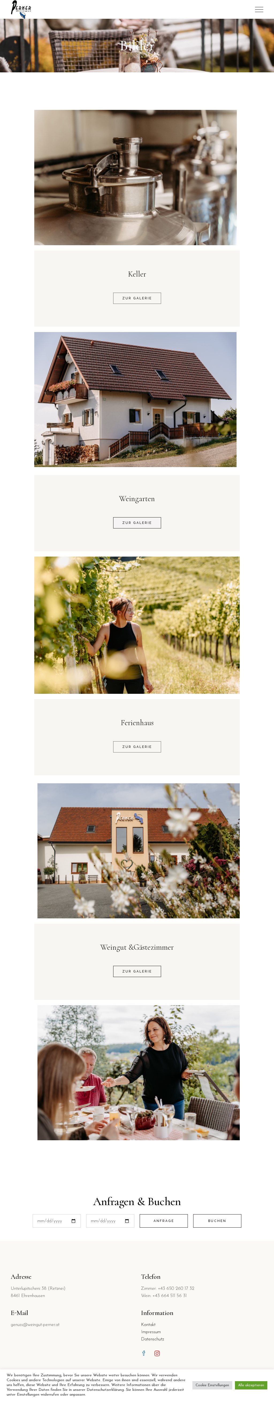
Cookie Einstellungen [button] (212, 1385)
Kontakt (148, 1324)
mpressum (151, 1332)
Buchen (217, 1221)
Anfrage (164, 1221)
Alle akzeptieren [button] (251, 1385)
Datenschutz (152, 1339)
